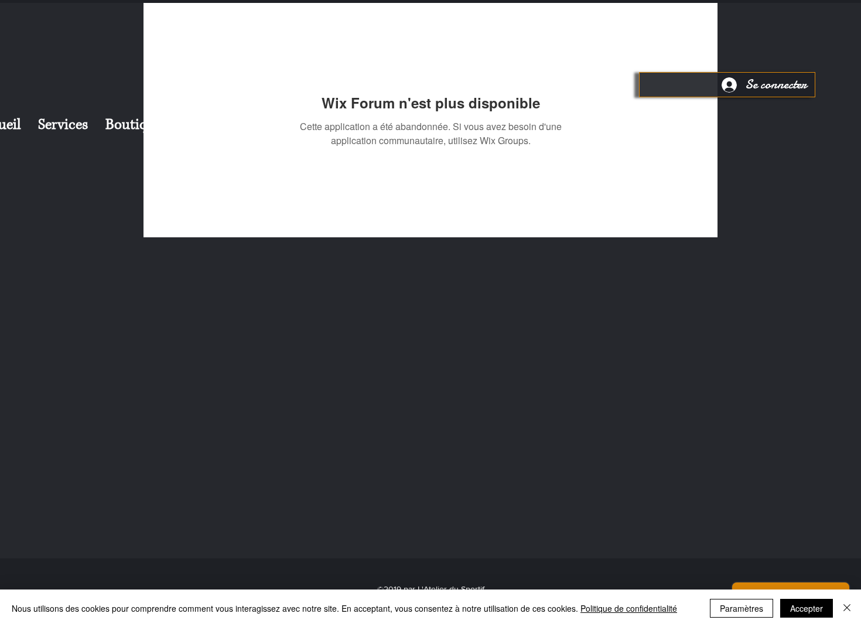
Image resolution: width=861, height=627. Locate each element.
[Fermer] (847, 608)
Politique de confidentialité (628, 608)
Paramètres (741, 608)
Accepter (806, 608)
